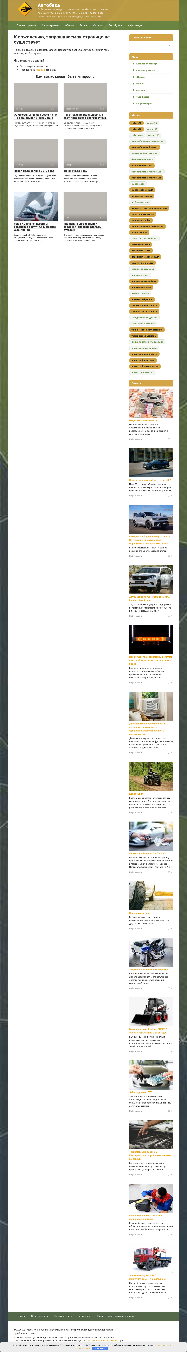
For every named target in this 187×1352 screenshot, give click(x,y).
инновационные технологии (147, 226)
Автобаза (49, 5)
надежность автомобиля (145, 256)
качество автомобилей (144, 238)
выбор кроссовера (141, 196)
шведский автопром (143, 360)
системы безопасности (144, 311)
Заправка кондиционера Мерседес (149, 969)
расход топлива (140, 293)
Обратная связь (40, 1316)
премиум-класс (140, 275)
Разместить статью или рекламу (115, 1316)
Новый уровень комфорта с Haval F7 (150, 480)
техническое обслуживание (146, 329)
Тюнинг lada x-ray (75, 170)
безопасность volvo (142, 159)
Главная (21, 1316)
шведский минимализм (145, 366)
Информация (135, 25)
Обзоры (69, 25)
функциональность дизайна (147, 341)
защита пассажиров (142, 214)
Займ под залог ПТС (140, 1092)
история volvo (139, 232)
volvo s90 (152, 123)
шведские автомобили (144, 348)
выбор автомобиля (142, 189)
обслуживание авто (142, 263)
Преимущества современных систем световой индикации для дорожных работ (150, 660)
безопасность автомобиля (146, 177)
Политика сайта (63, 1316)
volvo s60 (136, 123)
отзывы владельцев (142, 269)
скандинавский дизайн (144, 317)
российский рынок (142, 299)
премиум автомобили (143, 281)
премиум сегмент (141, 287)
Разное (84, 25)
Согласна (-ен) (100, 1348)
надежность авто (140, 250)
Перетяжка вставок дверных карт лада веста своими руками (85, 116)
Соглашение (84, 1316)
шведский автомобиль (144, 354)
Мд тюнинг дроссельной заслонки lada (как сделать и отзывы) (83, 227)
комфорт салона (140, 244)
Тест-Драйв (115, 25)
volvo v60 (136, 129)
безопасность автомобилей (146, 171)
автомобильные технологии (147, 141)
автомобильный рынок (144, 147)
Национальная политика (143, 420)
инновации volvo (140, 220)
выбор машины (140, 202)
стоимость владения (143, 323)
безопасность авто (141, 165)
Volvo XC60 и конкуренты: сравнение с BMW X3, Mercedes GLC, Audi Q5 (35, 227)
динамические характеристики (149, 208)
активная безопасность (144, 153)
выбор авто (137, 183)
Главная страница (26, 25)
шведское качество (142, 372)
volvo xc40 (137, 135)
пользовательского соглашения (102, 1340)
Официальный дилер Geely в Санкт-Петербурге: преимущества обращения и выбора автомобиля (149, 540)
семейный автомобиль (144, 305)
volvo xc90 (153, 135)
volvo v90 (152, 129)
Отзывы (98, 25)
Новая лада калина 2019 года (34, 170)
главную (40, 69)
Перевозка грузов (139, 913)
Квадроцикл (136, 793)
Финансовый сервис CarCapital (147, 853)
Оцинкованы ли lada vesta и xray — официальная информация (36, 116)
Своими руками (50, 25)
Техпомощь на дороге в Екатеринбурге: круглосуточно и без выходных (150, 1155)
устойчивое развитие (143, 335)
